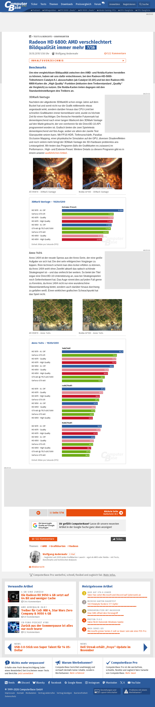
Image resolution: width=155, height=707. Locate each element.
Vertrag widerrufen (46, 693)
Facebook (56, 682)
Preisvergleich (83, 4)
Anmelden (114, 4)
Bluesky (40, 682)
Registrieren (129, 4)
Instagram (94, 682)
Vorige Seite (36, 513)
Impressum (10, 693)
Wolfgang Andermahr (55, 554)
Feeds (11, 682)
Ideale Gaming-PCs (107, 10)
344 (32, 601)
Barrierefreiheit (80, 693)
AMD (44, 546)
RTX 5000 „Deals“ (68, 10)
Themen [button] (53, 4)
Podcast (36, 10)
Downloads (67, 4)
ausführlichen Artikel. (56, 153)
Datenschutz (10, 696)
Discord (25, 682)
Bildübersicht (38, 567)
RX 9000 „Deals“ (87, 10)
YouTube (135, 682)
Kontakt (20, 693)
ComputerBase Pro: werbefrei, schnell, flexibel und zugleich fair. (74, 575)
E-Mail (72, 554)
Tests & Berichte (42, 36)
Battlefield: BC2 (110, 512)
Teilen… (119, 539)
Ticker (34, 4)
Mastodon (111, 682)
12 (31, 632)
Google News (75, 682)
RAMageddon (50, 10)
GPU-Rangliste (126, 10)
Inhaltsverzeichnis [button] (47, 60)
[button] (144, 4)
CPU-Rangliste (143, 10)
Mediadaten (31, 693)
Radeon (73, 546)
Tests (43, 4)
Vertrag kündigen (64, 693)
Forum (97, 4)
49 (31, 617)
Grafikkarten (61, 36)
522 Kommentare (44, 538)
